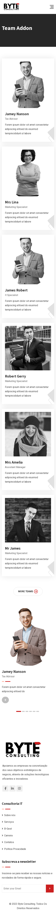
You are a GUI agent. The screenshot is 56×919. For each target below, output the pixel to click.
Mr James (13, 548)
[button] (18, 711)
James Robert (16, 290)
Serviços (9, 821)
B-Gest (8, 828)
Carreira (8, 835)
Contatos (9, 842)
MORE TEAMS (25, 591)
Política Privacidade (15, 849)
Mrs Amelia (14, 462)
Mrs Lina (11, 202)
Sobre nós (9, 815)
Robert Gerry (15, 376)
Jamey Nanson (17, 113)
